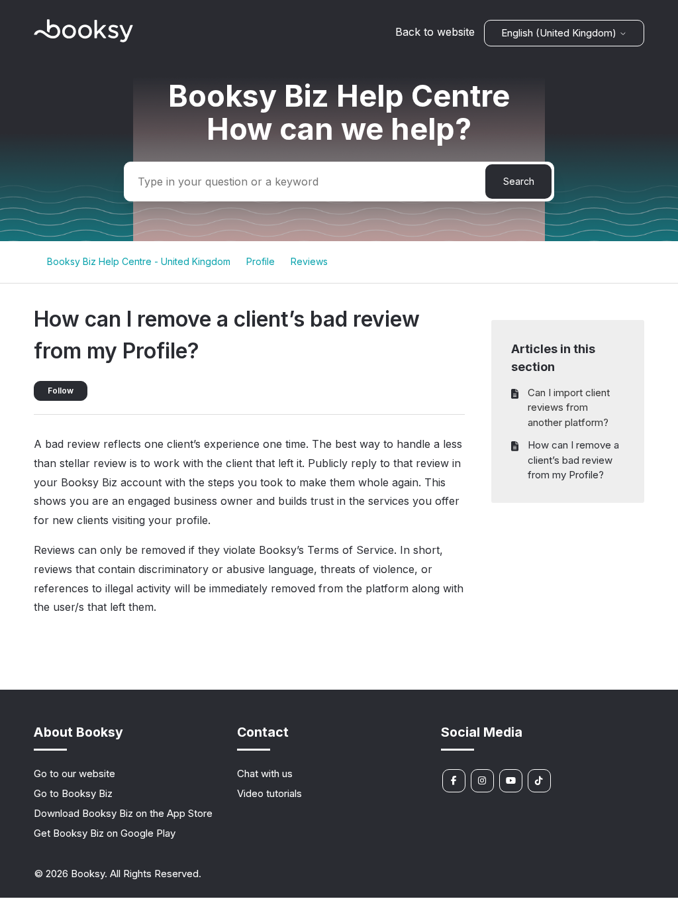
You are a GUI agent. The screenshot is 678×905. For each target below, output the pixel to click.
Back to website (435, 31)
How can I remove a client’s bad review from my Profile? (573, 460)
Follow (60, 391)
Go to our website (74, 773)
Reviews (309, 261)
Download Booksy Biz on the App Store (123, 813)
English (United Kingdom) (560, 33)
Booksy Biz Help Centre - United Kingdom (138, 261)
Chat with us (265, 773)
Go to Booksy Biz (73, 793)
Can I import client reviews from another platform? (569, 407)
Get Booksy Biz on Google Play (104, 833)
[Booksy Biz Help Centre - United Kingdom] (83, 38)
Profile (260, 261)
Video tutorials (269, 793)
